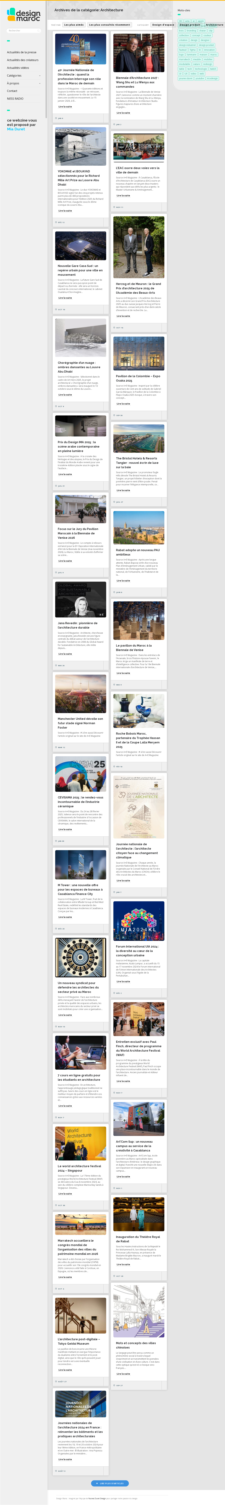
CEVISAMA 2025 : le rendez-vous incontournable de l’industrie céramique (80, 802)
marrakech (184, 59)
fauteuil (183, 49)
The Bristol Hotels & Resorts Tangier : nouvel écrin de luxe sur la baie (137, 463)
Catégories (14, 75)
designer (205, 40)
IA (200, 49)
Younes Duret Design (97, 1498)
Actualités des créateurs (22, 60)
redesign (207, 64)
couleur (207, 35)
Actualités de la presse (21, 52)
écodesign (212, 78)
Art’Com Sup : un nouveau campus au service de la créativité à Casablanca (134, 1146)
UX (186, 73)
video (193, 73)
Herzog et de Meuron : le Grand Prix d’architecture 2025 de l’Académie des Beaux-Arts (138, 288)
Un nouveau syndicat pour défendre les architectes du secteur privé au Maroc (78, 987)
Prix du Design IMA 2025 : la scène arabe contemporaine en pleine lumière (78, 447)
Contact (12, 91)
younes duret (185, 78)
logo (181, 54)
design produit (206, 45)
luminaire (191, 54)
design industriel (187, 45)
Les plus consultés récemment (109, 24)
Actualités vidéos (18, 68)
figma (192, 49)
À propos (13, 83)
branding (191, 30)
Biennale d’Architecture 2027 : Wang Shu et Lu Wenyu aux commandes (137, 82)
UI (180, 73)
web (202, 73)
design (194, 40)
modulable (184, 64)
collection (184, 35)
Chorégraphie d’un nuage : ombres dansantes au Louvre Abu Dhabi (79, 367)
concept (196, 35)
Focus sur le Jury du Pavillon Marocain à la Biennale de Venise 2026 (78, 533)
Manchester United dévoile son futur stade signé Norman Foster (80, 723)
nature (196, 64)
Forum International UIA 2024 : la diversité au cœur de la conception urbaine (137, 951)
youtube (200, 78)
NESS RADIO (15, 99)
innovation (209, 49)
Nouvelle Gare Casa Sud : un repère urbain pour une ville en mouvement (80, 270)
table (181, 68)
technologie (201, 68)
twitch (213, 68)
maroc (213, 54)
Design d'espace (163, 24)
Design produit (190, 24)
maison (203, 54)
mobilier (208, 59)
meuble (197, 59)
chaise (202, 30)
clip (211, 30)
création (183, 40)
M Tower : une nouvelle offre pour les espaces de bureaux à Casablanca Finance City (80, 889)
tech (190, 68)
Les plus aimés (74, 24)
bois (181, 30)
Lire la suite (65, 106)
